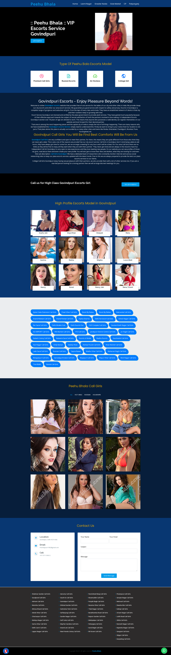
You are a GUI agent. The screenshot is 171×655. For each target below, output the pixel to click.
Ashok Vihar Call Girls (39, 612)
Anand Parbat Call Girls (64, 319)
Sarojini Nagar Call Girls (125, 597)
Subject (83, 547)
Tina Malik (37, 364)
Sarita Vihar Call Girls (39, 624)
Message (84, 557)
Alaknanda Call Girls (123, 312)
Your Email (113, 537)
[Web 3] (85, 429)
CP (125, 4)
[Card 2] (48, 466)
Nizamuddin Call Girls (95, 597)
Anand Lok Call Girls (67, 627)
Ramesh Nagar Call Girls (125, 624)
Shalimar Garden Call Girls (41, 594)
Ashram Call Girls (38, 601)
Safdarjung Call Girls (67, 612)
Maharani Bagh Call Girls (117, 351)
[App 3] (123, 466)
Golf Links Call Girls (67, 620)
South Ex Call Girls (66, 597)
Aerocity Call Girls (66, 594)
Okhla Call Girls (122, 620)
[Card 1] (48, 504)
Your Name (85, 537)
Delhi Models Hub (58, 325)
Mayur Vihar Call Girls (107, 358)
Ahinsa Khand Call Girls (40, 609)
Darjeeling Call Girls (123, 639)
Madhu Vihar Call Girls (94, 351)
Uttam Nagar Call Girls (125, 612)
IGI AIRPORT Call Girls (41, 332)
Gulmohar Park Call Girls (68, 609)
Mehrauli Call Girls (123, 601)
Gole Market (115, 4)
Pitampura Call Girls (124, 594)
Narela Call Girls (52, 364)
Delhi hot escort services (104, 319)
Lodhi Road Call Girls (124, 616)
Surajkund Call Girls (39, 597)
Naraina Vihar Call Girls (96, 605)
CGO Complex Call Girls (97, 325)
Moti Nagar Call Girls (128, 358)
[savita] (48, 429)
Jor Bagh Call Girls (127, 332)
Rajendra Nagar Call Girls (125, 627)
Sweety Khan (72, 345)
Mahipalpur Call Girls (95, 620)
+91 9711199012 (130, 184)
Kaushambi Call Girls (120, 338)
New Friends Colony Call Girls (70, 631)
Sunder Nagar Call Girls (68, 616)
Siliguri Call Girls (122, 635)
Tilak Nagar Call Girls (95, 609)
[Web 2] (85, 466)
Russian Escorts (68, 81)
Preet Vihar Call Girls (69, 312)
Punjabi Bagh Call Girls (96, 601)
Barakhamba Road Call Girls (98, 612)
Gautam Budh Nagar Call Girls (122, 325)
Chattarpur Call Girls (39, 616)
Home (75, 4)
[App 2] (123, 429)
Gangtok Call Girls (123, 631)
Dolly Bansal (58, 345)
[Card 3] (85, 504)
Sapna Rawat (76, 351)
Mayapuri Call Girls (87, 358)
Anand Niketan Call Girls (42, 319)
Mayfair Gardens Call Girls (69, 624)
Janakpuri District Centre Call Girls (102, 332)
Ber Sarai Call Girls (40, 325)
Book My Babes (88, 312)
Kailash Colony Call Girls (42, 338)
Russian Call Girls (59, 351)
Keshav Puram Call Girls (91, 345)
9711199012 (37, 40)
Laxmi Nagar (86, 4)
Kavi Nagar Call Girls (40, 345)
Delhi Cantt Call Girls (39, 627)
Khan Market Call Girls (114, 345)
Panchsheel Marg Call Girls (97, 594)
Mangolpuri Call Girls (41, 358)
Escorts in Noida (85, 338)
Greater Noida (101, 4)
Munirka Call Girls (38, 605)
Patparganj (134, 4)
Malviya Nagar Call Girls (40, 620)
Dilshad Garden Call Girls (68, 605)
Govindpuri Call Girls (67, 601)
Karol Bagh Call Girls (95, 627)
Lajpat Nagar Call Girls (40, 631)
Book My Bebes (105, 312)
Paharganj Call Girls (95, 624)
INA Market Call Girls (62, 332)
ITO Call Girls (80, 332)
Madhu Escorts (101, 338)
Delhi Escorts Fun (77, 325)
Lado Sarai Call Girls (40, 351)
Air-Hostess (95, 81)
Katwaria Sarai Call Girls (65, 338)
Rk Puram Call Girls (95, 631)
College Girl (123, 81)
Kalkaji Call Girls (122, 609)
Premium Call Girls (42, 81)
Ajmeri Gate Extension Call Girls (44, 312)
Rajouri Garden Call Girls (96, 616)
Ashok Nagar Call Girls (126, 319)
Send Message (109, 576)
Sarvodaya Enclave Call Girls (64, 358)
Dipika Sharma (84, 319)
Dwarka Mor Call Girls (124, 605)
